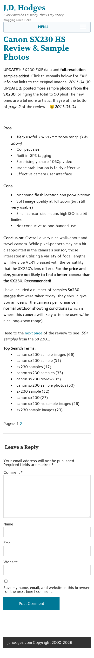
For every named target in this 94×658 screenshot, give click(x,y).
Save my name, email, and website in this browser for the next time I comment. (46, 590)
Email (8, 543)
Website (10, 562)
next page (33, 333)
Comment (12, 472)
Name (8, 524)
